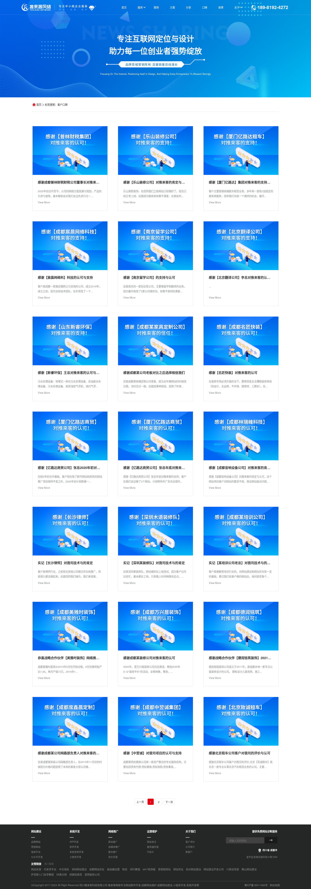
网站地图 (275, 885)
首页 (38, 104)
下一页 (169, 802)
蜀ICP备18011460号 (256, 885)
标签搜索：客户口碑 (56, 104)
